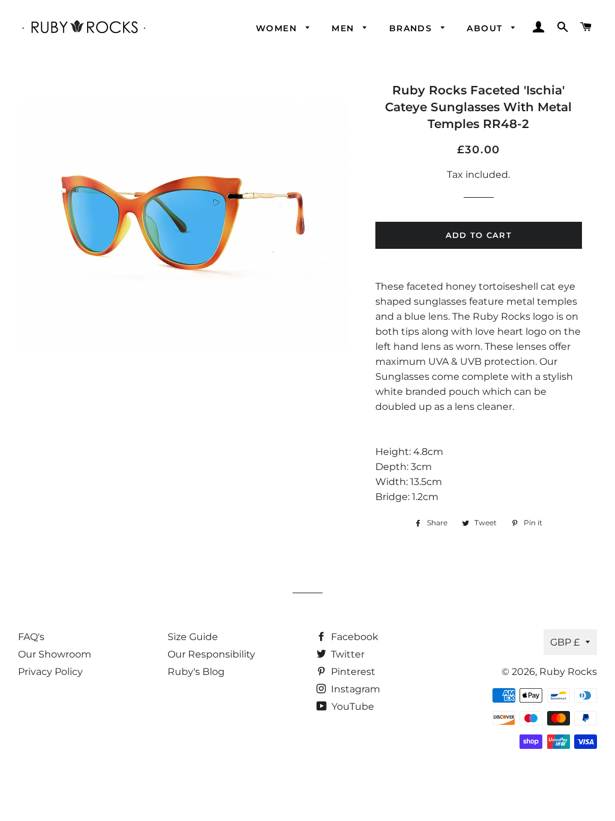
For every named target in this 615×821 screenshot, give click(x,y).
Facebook (353, 636)
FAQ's (31, 636)
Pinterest (352, 671)
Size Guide (193, 636)
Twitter (347, 654)
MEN (344, 28)
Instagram (354, 689)
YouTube (351, 706)
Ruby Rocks (568, 671)
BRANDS (412, 28)
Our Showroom (54, 654)
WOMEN (278, 28)
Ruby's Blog (196, 671)
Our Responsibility (211, 654)
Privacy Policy (50, 671)
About (486, 28)
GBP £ (565, 642)
